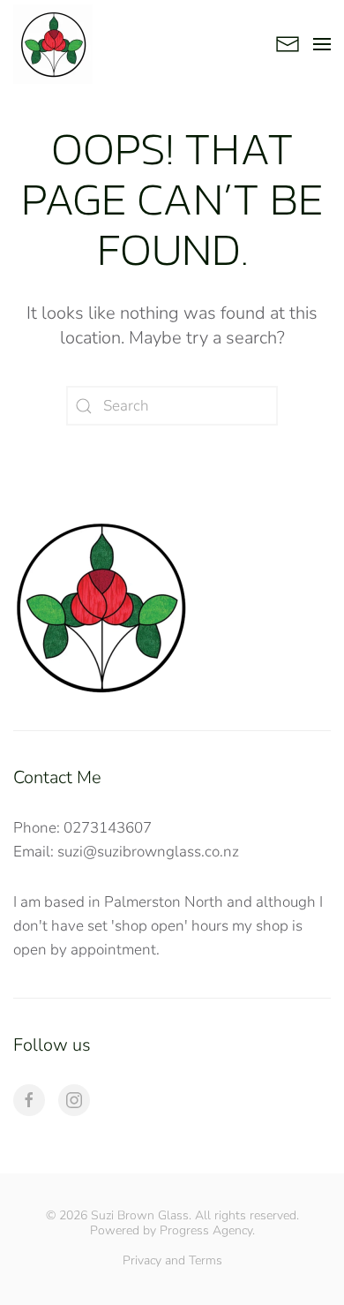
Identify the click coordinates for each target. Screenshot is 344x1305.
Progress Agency (206, 1230)
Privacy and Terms (172, 1260)
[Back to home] (53, 44)
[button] (322, 44)
